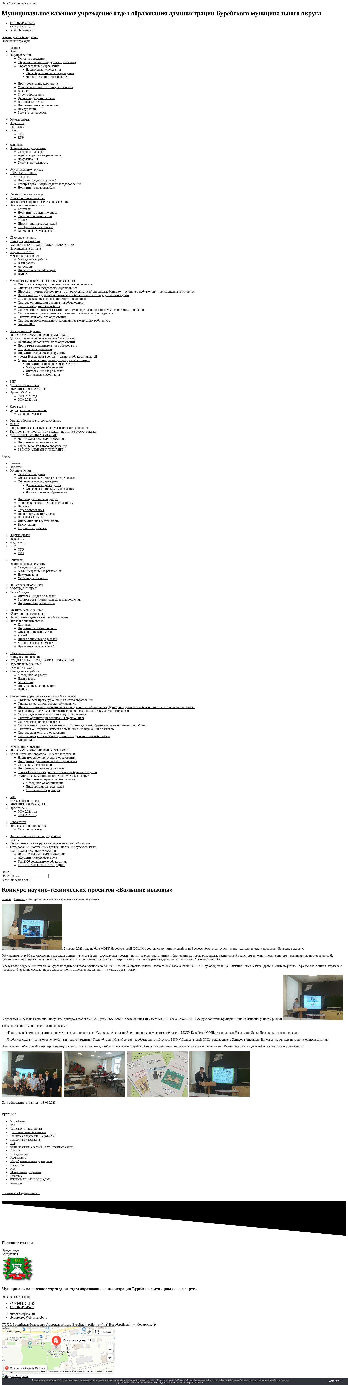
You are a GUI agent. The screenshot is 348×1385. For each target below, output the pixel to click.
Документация (28, 159)
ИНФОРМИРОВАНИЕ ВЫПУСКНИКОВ (39, 334)
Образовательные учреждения (38, 66)
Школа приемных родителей (37, 223)
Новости (16, 51)
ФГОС (14, 424)
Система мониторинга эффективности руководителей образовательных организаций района (81, 309)
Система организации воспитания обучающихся (51, 302)
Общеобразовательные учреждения (50, 73)
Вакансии (24, 91)
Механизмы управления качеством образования (43, 280)
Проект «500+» (20, 392)
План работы (27, 263)
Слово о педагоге (30, 413)
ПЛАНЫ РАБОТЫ (31, 101)
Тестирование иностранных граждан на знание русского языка (53, 431)
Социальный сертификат (35, 349)
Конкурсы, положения (25, 241)
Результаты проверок (32, 112)
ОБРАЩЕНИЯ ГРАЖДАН (28, 388)
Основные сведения (31, 58)
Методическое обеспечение (44, 367)
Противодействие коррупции (38, 83)
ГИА (13, 130)
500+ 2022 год (27, 399)
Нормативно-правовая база (36, 187)
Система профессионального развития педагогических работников (64, 320)
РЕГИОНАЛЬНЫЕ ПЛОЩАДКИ (41, 449)
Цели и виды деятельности (36, 98)
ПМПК (23, 274)
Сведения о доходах (31, 151)
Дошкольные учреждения (43, 69)
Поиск (6, 876)
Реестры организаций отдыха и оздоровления (49, 184)
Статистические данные (26, 194)
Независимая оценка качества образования (39, 201)
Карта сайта (18, 406)
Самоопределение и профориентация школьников (52, 298)
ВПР (13, 381)
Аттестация (25, 266)
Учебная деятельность (33, 162)
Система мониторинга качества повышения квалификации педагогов (66, 313)
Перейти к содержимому (19, 3)
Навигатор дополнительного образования (46, 342)
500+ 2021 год (27, 396)
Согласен (334, 1381)
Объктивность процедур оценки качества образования (55, 284)
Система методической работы (39, 306)
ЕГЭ (21, 137)
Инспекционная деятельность (38, 105)
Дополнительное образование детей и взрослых (43, 338)
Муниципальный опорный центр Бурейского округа (54, 360)
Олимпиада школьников (26, 169)
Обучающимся (20, 119)
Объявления (17, 1165)
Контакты (16, 144)
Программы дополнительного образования (47, 345)
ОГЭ (21, 134)
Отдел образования (31, 94)
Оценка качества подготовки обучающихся (47, 288)
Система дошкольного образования (42, 317)
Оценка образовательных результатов (35, 420)
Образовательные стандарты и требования (47, 62)
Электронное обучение (25, 331)
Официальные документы (28, 148)
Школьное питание (23, 237)
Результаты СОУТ (22, 252)
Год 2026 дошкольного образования (42, 446)
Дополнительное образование (46, 76)
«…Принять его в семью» (35, 227)
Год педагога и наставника (28, 410)
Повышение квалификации (37, 270)
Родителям (17, 126)
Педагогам (17, 123)
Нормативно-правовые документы (41, 353)
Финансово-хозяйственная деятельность (45, 87)
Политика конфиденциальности (21, 1193)
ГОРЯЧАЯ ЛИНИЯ (23, 173)
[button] (174, 456)
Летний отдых (19, 176)
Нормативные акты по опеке (37, 212)
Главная (15, 47)
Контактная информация (43, 374)
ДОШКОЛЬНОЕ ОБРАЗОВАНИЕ (33, 435)
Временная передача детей (36, 230)
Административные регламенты (40, 155)
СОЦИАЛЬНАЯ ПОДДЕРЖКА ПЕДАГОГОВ (42, 244)
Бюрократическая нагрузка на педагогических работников (50, 427)
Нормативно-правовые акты (37, 442)
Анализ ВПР (26, 324)
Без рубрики (17, 1121)
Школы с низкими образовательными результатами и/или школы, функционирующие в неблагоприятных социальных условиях (106, 291)
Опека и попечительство (27, 205)
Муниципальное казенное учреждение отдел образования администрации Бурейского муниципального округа (161, 13)
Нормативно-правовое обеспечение (50, 363)
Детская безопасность (24, 385)
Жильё (22, 219)
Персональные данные (25, 248)
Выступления (27, 109)
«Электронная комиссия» (27, 198)
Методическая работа (24, 255)
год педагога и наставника (26, 1128)
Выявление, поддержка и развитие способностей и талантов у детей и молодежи (73, 295)
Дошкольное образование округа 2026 (33, 1136)
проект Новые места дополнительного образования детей (57, 356)
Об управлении (20, 55)
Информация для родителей (37, 180)
